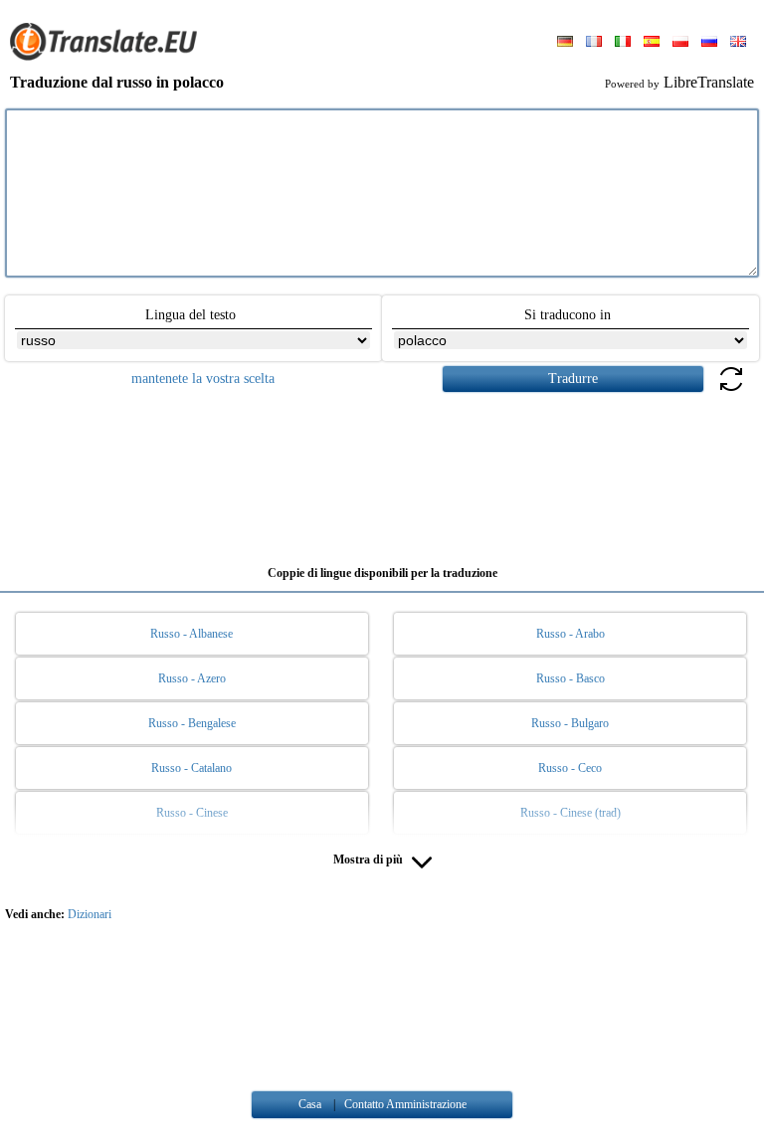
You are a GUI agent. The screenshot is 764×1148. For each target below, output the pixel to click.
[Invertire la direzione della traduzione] (731, 390)
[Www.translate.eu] (109, 57)
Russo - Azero (192, 678)
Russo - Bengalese (192, 723)
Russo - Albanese (191, 634)
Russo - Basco (570, 678)
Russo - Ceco (570, 768)
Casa (309, 1104)
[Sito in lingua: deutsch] (565, 43)
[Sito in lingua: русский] (709, 43)
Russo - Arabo (570, 634)
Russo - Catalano (191, 768)
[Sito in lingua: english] (738, 43)
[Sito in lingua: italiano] (623, 43)
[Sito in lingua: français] (594, 43)
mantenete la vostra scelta (203, 378)
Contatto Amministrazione (405, 1104)
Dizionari (89, 914)
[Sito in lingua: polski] (680, 43)
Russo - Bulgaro (570, 723)
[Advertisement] (382, 471)
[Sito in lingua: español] (652, 43)
